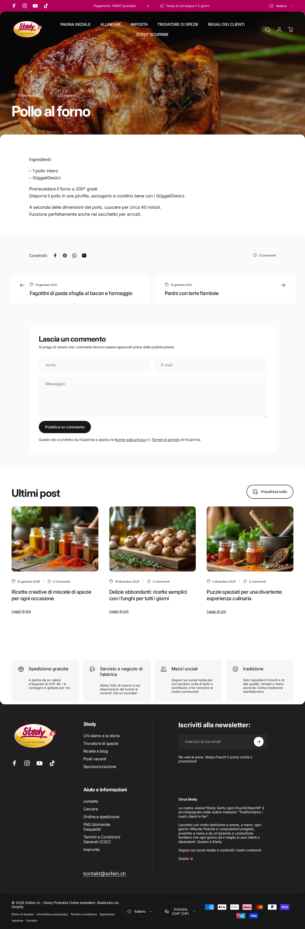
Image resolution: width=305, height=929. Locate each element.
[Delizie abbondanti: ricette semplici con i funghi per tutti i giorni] (152, 539)
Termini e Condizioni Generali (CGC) (101, 839)
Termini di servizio (166, 440)
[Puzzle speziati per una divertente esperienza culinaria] (250, 539)
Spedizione (107, 914)
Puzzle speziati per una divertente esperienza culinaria (244, 595)
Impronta (17, 920)
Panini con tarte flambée (192, 293)
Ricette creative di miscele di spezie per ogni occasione (51, 595)
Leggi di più (21, 611)
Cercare (90, 809)
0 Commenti (66, 95)
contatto (90, 801)
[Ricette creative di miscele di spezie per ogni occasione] (55, 539)
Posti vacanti (94, 758)
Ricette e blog (95, 751)
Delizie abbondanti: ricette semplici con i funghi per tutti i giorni (148, 595)
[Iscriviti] (259, 742)
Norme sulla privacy (130, 440)
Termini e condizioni (84, 914)
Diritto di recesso (23, 914)
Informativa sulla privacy (52, 914)
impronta (91, 849)
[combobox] (281, 6)
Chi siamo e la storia (101, 735)
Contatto (31, 920)
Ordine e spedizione (101, 816)
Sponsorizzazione (99, 766)
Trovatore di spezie (100, 743)
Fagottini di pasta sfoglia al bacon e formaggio (81, 293)
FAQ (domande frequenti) (96, 827)
